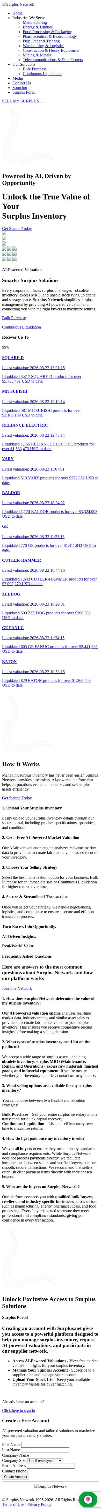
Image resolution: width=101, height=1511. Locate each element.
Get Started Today (17, 228)
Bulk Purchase (35, 69)
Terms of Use (13, 1504)
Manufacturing (35, 22)
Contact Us (21, 83)
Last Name (11, 1450)
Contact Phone (14, 1471)
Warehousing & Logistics (43, 45)
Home (17, 13)
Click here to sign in (18, 1410)
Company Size (14, 1460)
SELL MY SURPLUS (21, 101)
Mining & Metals (37, 55)
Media (17, 78)
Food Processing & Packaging (47, 31)
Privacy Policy (39, 1504)
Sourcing (19, 87)
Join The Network (17, 988)
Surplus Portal (23, 92)
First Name (11, 1444)
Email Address (14, 1465)
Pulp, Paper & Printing (41, 41)
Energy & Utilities (38, 27)
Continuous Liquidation (42, 73)
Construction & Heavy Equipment (51, 50)
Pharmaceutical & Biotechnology (50, 36)
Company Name (15, 1455)
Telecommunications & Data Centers (53, 59)
